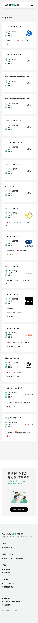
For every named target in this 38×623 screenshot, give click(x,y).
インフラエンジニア (11, 186)
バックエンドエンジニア (13, 55)
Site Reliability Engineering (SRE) (17, 77)
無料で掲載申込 (19, 509)
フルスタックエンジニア (13, 236)
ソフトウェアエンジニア (13, 27)
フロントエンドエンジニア (13, 142)
